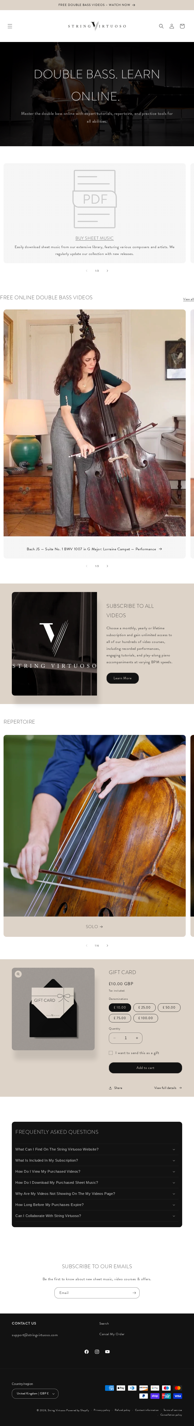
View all (188, 299)
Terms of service (172, 1410)
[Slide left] (86, 271)
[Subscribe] (134, 1292)
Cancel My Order (112, 1334)
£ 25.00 (144, 1007)
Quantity (114, 1028)
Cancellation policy (171, 1415)
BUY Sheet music (94, 238)
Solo (92, 927)
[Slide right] (107, 271)
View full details (165, 1087)
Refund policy (122, 1410)
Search (104, 1323)
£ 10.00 (120, 1007)
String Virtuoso (57, 1410)
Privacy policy (102, 1410)
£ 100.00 (145, 1018)
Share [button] (118, 1087)
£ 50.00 (169, 1007)
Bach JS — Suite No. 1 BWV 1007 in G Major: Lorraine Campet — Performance (91, 549)
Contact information (147, 1410)
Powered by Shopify (77, 1410)
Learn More (123, 678)
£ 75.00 (120, 1018)
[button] (10, 26)
